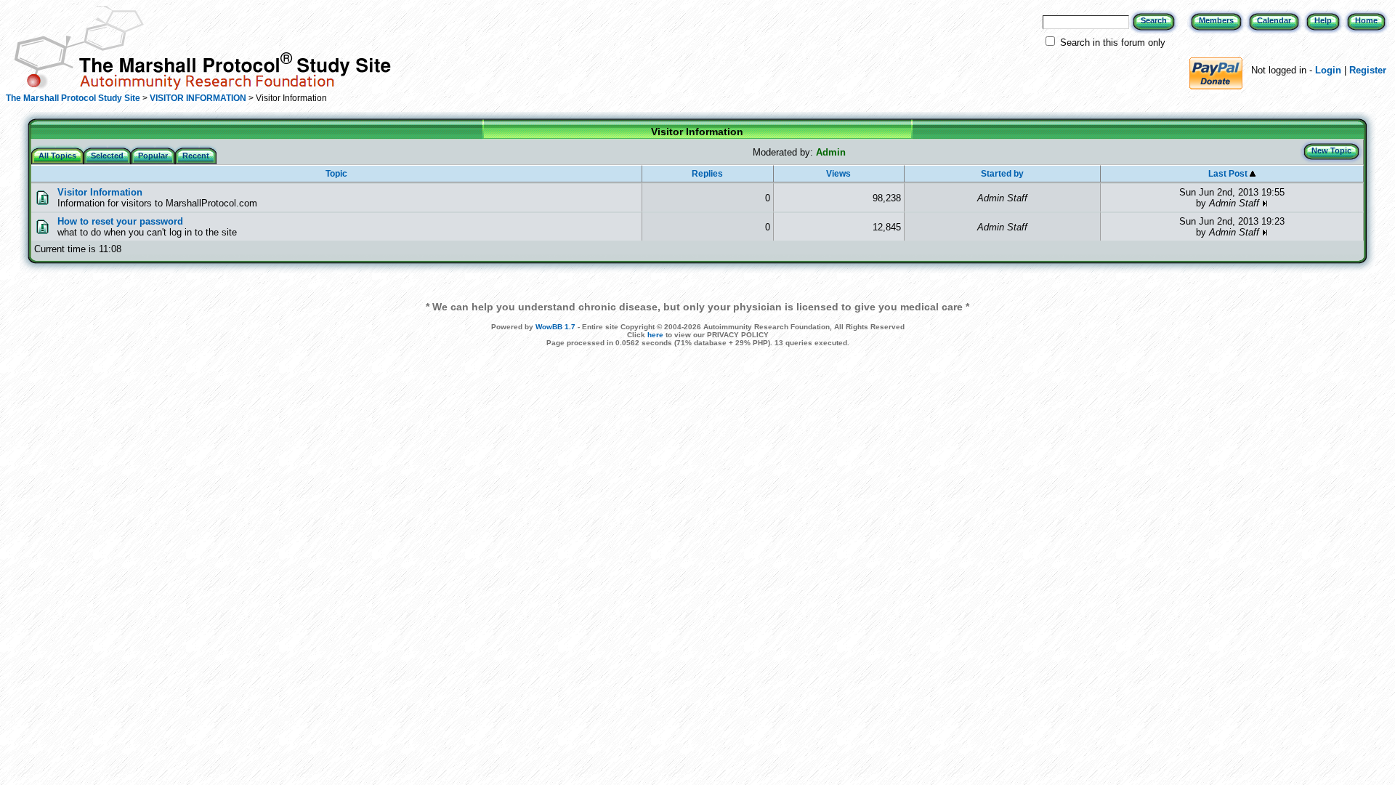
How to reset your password (120, 221)
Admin (831, 152)
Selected (107, 155)
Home (1366, 20)
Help (1323, 20)
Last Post (1229, 174)
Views (838, 174)
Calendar (1274, 20)
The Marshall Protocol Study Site (73, 98)
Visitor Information (99, 192)
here (655, 335)
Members (1216, 20)
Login (1328, 70)
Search (1154, 20)
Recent (195, 155)
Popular (153, 155)
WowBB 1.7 (555, 327)
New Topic (1331, 150)
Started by (1002, 174)
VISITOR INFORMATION (198, 98)
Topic (336, 174)
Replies (707, 174)
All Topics (57, 155)
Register (1367, 70)
